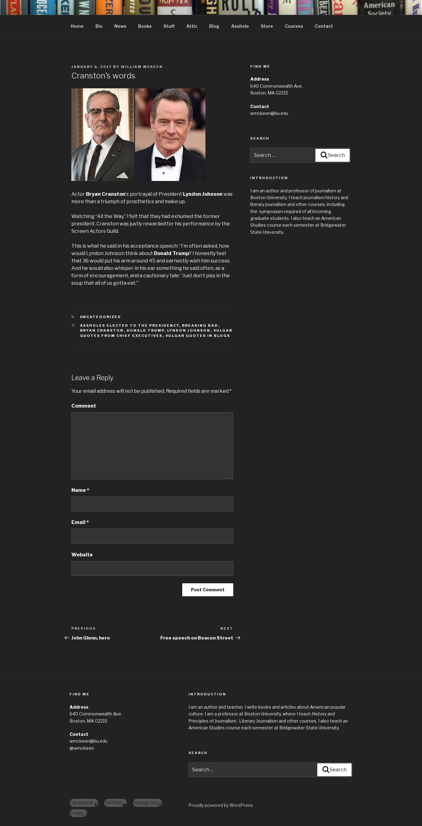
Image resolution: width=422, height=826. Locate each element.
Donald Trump (145, 330)
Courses (294, 26)
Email (80, 522)
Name (80, 490)
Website (82, 555)
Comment (83, 406)
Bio (99, 26)
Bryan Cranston (102, 330)
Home (77, 26)
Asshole (240, 26)
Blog (214, 26)
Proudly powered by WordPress (220, 805)
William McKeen (142, 67)
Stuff (169, 26)
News (120, 26)
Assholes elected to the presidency (129, 325)
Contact (324, 26)
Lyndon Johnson (189, 330)
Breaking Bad (200, 325)
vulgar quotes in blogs (198, 335)
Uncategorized (100, 317)
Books (145, 26)
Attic (191, 26)
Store (267, 26)
